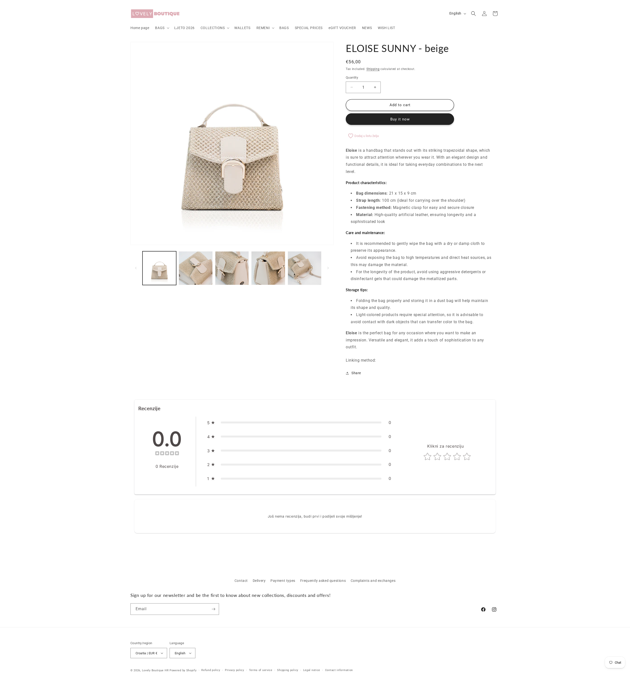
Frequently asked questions (323, 581)
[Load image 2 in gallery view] (195, 268)
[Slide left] (135, 268)
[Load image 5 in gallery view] (304, 268)
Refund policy (210, 670)
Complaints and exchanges (373, 581)
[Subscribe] (213, 609)
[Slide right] (328, 268)
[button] (161, 28)
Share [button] (356, 373)
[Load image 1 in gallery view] (159, 268)
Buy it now (400, 119)
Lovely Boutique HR (155, 670)
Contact (241, 581)
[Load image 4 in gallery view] (268, 268)
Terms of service (260, 670)
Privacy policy (234, 670)
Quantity (352, 77)
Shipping (373, 69)
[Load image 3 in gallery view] (232, 268)
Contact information (339, 670)
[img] (167, 453)
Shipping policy (287, 670)
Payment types (282, 581)
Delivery (259, 581)
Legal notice (311, 670)
